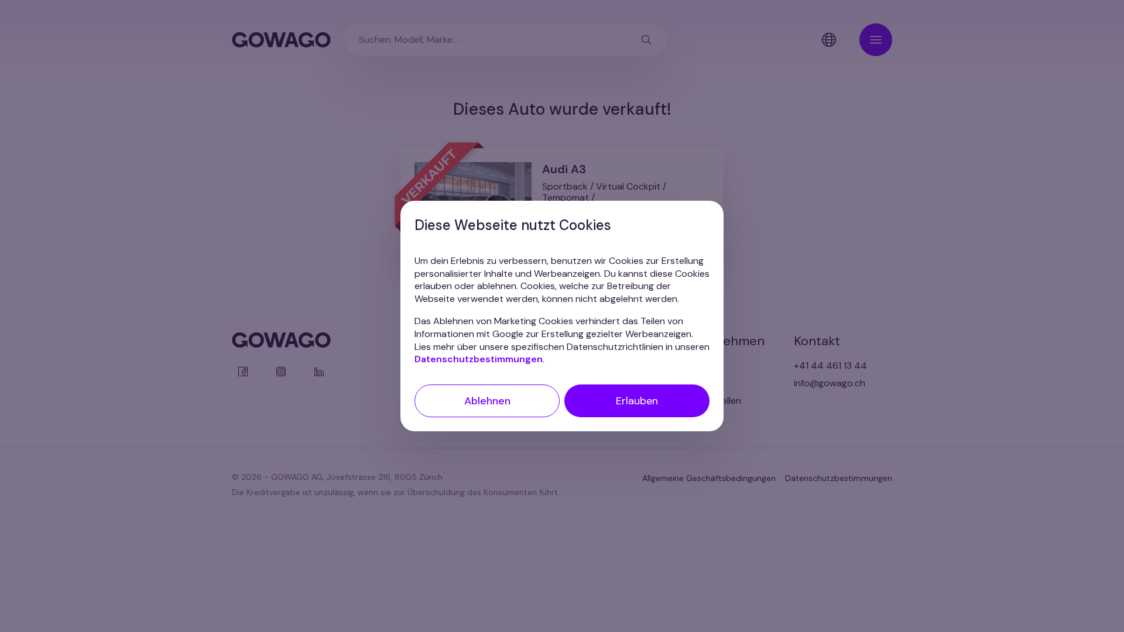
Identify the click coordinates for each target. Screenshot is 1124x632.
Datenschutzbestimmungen (478, 359)
